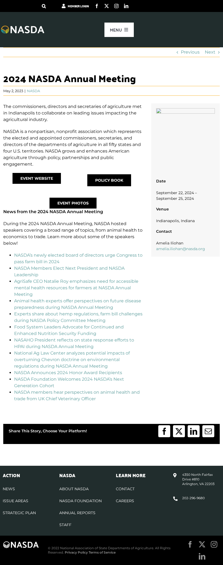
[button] (44, 6)
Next (210, 52)
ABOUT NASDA (74, 488)
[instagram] (116, 6)
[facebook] (97, 6)
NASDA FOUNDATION (80, 500)
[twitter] (106, 6)
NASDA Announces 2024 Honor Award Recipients (68, 372)
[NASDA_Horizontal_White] (21, 543)
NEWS (9, 488)
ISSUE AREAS (15, 500)
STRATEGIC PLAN (19, 512)
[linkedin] (126, 6)
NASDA (33, 91)
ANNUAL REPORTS (77, 512)
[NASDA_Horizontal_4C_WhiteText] (23, 27)
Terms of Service (102, 552)
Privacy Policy (76, 552)
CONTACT (125, 488)
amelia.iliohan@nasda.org (180, 248)
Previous (190, 52)
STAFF (65, 524)
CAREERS (125, 500)
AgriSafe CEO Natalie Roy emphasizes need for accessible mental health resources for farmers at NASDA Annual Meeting (76, 288)
